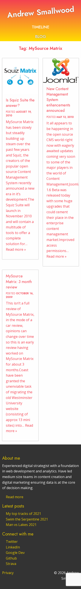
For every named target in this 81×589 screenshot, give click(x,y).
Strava (11, 563)
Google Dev (15, 552)
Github (11, 558)
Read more (14, 497)
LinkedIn (13, 547)
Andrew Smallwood (40, 12)
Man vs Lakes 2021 (21, 524)
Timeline (40, 27)
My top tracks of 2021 (23, 513)
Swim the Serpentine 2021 (27, 519)
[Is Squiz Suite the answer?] (20, 76)
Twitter (12, 541)
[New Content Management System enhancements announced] (61, 70)
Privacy (8, 572)
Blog (40, 36)
